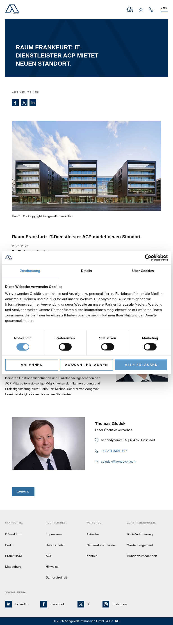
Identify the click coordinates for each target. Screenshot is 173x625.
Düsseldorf (12, 534)
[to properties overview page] (130, 9)
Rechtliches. (56, 522)
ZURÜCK (23, 491)
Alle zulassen (141, 365)
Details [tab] (86, 270)
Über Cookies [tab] (143, 270)
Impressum (54, 534)
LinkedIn (21, 604)
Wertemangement (140, 545)
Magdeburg (13, 566)
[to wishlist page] (141, 9)
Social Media (15, 592)
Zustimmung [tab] (30, 270)
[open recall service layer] (151, 9)
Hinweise (52, 566)
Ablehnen (32, 365)
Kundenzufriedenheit (142, 556)
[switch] (65, 346)
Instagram (120, 604)
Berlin (9, 545)
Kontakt (91, 556)
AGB (49, 556)
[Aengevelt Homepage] (12, 9)
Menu (164, 8)
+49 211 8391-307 (114, 451)
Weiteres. (94, 522)
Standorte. (14, 522)
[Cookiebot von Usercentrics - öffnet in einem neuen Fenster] (148, 257)
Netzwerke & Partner (101, 545)
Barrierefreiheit (56, 577)
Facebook (57, 604)
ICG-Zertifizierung (140, 534)
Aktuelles (92, 534)
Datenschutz (55, 545)
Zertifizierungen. (141, 522)
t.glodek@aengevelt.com (118, 461)
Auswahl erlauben (86, 365)
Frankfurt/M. (14, 556)
